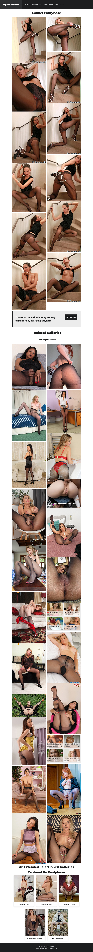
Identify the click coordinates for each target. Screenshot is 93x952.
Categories (48, 4)
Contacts (59, 4)
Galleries (36, 4)
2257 (56, 948)
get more (71, 317)
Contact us (39, 948)
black (53, 339)
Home (27, 4)
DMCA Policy (49, 948)
